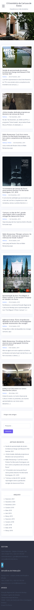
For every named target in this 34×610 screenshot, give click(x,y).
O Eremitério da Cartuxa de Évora (18, 4)
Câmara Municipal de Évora (9, 597)
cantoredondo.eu (6, 556)
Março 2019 (9, 516)
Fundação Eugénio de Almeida (10, 595)
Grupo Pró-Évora (6, 605)
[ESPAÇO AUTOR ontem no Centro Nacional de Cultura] (17, 375)
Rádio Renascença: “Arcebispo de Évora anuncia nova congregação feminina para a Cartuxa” (16, 343)
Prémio (9, 142)
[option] (17, 26)
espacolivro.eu (5, 583)
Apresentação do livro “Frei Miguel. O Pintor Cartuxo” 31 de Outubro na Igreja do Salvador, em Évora (16, 297)
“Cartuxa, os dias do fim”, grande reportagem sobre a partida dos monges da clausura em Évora (14, 214)
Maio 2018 (8, 528)
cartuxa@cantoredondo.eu (9, 559)
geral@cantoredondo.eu (20, 556)
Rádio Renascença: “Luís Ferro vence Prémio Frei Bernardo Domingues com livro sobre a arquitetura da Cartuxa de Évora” (16, 137)
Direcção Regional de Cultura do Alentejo (13, 592)
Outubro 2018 (9, 522)
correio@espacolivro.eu (19, 583)
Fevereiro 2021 (10, 499)
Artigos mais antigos (10, 414)
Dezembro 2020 (10, 502)
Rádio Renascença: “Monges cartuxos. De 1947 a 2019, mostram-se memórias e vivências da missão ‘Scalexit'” (16, 236)
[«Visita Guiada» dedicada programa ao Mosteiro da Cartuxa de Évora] (17, 101)
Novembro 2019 (10, 505)
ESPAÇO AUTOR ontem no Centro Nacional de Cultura (14, 389)
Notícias (4, 117)
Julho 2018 (8, 525)
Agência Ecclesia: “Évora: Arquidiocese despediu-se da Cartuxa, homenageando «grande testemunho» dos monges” (16, 321)
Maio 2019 (8, 510)
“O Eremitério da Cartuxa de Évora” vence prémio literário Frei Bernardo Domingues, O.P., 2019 (15, 190)
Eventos (4, 77)
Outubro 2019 (9, 507)
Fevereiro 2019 (10, 519)
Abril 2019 (8, 513)
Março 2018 (9, 530)
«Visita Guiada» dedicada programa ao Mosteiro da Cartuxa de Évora (16, 113)
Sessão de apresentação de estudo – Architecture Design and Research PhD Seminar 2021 (16, 72)
